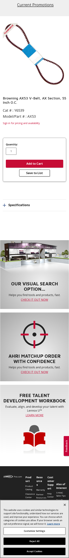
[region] (34, 529)
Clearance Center (29, 495)
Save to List (34, 173)
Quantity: (12, 144)
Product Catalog (29, 488)
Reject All (34, 541)
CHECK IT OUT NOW (34, 299)
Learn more (53, 524)
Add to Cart (34, 164)
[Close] (65, 505)
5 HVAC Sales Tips (60, 494)
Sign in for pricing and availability (21, 123)
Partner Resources (40, 496)
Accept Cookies (34, 551)
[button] (34, 54)
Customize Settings (34, 531)
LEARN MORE (35, 415)
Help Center (50, 495)
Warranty (40, 490)
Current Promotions (35, 4)
